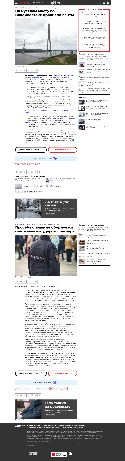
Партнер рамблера (44, 453)
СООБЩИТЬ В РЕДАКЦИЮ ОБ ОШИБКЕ (72, 427)
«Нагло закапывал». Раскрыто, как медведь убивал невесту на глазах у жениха (98, 77)
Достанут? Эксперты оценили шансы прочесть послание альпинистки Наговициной (98, 90)
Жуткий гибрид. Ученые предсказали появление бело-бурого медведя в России (98, 71)
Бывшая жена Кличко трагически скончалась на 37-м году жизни (96, 107)
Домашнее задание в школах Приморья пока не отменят (94, 38)
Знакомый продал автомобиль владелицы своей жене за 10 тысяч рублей (94, 30)
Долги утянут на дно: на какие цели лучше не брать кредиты (97, 113)
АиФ (29, 277)
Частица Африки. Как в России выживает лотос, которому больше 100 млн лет (97, 58)
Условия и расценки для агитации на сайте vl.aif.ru (43, 427)
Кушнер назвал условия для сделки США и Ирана (97, 126)
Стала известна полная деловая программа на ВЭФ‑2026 (94, 22)
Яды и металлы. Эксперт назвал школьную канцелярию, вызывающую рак (96, 261)
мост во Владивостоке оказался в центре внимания (46, 77)
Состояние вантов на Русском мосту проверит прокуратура (28, 179)
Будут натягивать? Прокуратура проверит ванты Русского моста (33, 185)
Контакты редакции (33, 425)
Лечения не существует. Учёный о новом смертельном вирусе (97, 247)
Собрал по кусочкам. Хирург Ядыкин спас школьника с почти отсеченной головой (98, 255)
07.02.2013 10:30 (19, 8)
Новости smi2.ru (21, 218)
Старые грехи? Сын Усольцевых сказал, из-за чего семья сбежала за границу (98, 235)
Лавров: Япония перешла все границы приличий (95, 120)
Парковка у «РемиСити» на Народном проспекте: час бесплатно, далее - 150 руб (94, 45)
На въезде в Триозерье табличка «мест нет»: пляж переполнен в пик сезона (94, 14)
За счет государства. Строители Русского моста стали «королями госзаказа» (29, 192)
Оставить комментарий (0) (62, 149)
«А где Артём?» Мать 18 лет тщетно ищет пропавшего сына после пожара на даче (97, 229)
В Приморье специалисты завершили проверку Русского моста (59, 185)
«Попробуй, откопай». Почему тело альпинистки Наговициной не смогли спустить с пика (97, 64)
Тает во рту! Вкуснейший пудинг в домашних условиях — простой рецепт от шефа (97, 242)
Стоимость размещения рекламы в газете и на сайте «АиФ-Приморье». (64, 425)
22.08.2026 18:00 (20, 224)
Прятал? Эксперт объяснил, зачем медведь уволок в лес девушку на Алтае (97, 83)
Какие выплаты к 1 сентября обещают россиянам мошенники (97, 101)
